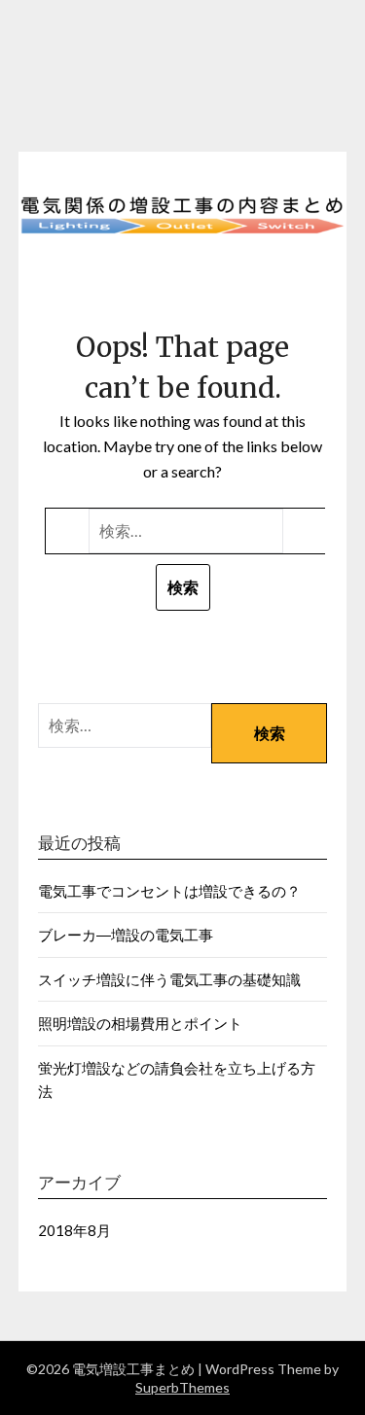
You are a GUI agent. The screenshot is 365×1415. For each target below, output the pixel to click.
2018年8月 (74, 1230)
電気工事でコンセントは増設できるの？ (169, 891)
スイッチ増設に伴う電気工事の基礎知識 (169, 979)
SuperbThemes (182, 1387)
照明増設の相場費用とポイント (140, 1023)
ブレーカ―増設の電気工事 (125, 934)
